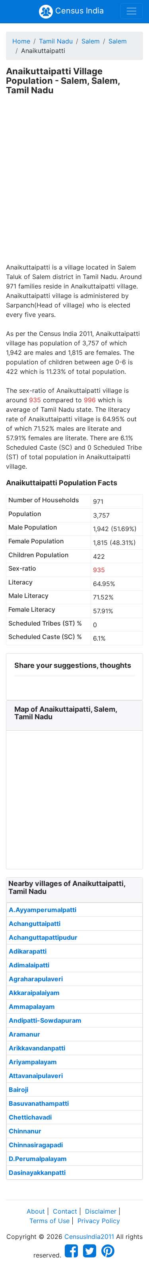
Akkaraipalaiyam (34, 993)
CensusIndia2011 (89, 1236)
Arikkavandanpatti (37, 1048)
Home (21, 41)
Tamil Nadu (56, 41)
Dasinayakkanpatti (37, 1172)
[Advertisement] (74, 184)
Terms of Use (49, 1221)
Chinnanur (25, 1131)
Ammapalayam (32, 1006)
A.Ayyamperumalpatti (42, 910)
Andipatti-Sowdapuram (45, 1020)
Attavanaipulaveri (36, 1076)
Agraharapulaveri (36, 979)
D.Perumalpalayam (38, 1159)
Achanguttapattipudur (43, 937)
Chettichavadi (30, 1117)
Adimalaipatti (29, 965)
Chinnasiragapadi (36, 1145)
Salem (90, 41)
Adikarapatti (27, 951)
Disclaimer (100, 1211)
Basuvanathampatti (39, 1103)
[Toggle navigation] (131, 11)
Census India (78, 10)
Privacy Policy (98, 1221)
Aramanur (24, 1034)
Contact (65, 1211)
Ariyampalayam (33, 1062)
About (36, 1211)
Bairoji (18, 1089)
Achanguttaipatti (34, 923)
